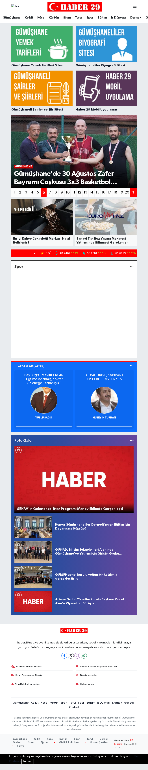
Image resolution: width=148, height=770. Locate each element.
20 (127, 192)
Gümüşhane (12, 17)
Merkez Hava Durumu (29, 666)
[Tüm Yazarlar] (132, 366)
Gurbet (74, 707)
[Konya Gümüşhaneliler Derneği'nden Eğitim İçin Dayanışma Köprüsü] (33, 526)
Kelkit (29, 17)
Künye (20, 746)
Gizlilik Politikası (69, 742)
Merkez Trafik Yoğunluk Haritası (98, 666)
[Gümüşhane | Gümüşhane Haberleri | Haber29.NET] (74, 6)
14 (91, 192)
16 (103, 192)
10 (68, 192)
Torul (78, 17)
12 (79, 192)
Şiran (67, 17)
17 (109, 192)
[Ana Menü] (135, 6)
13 (85, 192)
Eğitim (102, 17)
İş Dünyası (118, 17)
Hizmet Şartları (98, 742)
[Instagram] (77, 656)
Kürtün (54, 17)
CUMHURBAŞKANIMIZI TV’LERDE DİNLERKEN (43, 377)
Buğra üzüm (104, 417)
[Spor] (132, 266)
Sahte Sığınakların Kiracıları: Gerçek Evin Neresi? (104, 377)
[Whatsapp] (84, 656)
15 (97, 192)
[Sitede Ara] (15, 6)
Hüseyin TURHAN (43, 417)
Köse (41, 17)
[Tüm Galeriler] (132, 440)
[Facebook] (64, 656)
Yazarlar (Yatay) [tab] (31, 366)
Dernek (135, 17)
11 (73, 192)
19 (121, 192)
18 (115, 192)
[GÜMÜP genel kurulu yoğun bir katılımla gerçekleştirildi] (33, 576)
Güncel (129, 702)
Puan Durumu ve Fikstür (29, 675)
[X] (71, 656)
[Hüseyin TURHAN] (43, 400)
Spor (90, 17)
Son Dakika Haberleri (27, 684)
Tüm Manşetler (88, 675)
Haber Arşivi (87, 684)
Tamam (27, 761)
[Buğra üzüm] (104, 400)
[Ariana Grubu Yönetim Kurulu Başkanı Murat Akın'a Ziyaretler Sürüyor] (33, 601)
